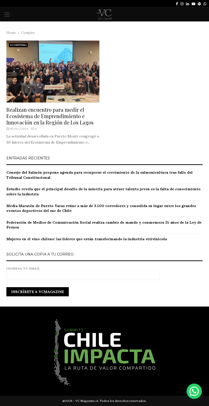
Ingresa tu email (23, 268)
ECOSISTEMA (18, 45)
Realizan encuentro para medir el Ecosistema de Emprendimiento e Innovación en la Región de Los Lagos (50, 116)
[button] (194, 391)
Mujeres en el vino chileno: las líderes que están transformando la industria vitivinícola (86, 239)
